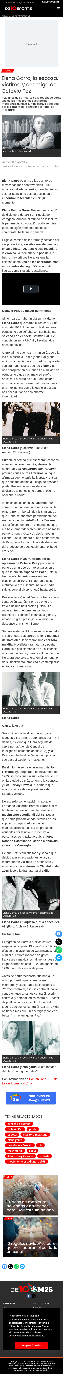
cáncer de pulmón (19, 1124)
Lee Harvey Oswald (20, 1145)
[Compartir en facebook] (58, 934)
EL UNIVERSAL (9, 1303)
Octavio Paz (15, 1129)
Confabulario (37, 1079)
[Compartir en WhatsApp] (58, 949)
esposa (12, 1134)
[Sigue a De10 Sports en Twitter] (34, 1296)
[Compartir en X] (58, 941)
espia (32, 1151)
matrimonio (15, 1151)
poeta (32, 1129)
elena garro (15, 1140)
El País (52, 1079)
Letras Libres (10, 1083)
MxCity (27, 1083)
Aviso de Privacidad (33, 1335)
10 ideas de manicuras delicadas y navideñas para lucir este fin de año (30, 1206)
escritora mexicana (35, 1134)
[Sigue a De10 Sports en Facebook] (29, 1296)
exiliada (44, 1156)
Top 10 (9, 1176)
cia (40, 1145)
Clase (6, 1307)
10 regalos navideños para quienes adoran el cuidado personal (32, 1248)
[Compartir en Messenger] (58, 957)
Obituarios (39, 1307)
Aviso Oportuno (41, 1303)
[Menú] (58, 8)
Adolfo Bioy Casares (20, 1156)
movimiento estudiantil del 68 (26, 1161)
